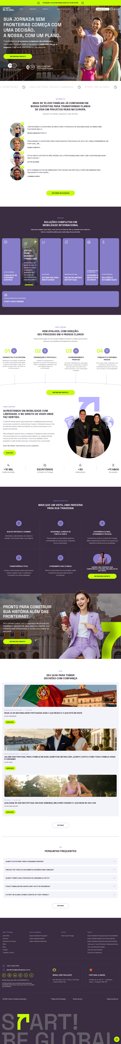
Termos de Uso (77, 999)
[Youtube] (20, 975)
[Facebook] (4, 975)
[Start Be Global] (8, 9)
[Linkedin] (15, 975)
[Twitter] (26, 975)
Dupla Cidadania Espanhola (38, 941)
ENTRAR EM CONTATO (17, 642)
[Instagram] (9, 975)
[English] (114, 9)
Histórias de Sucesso (63, 9)
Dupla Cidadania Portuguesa (38, 935)
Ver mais (60, 825)
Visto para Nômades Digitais (96, 947)
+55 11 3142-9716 (13, 966)
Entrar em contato (18, 56)
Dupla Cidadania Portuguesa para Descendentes (102, 935)
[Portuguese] (111, 9)
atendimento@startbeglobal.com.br (18, 970)
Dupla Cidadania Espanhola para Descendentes (102, 941)
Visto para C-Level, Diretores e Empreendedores (102, 944)
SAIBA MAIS (9, 453)
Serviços (45, 9)
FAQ (78, 9)
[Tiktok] (31, 975)
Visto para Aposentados (94, 950)
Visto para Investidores (94, 952)
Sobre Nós (32, 9)
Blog (87, 9)
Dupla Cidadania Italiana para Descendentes (101, 938)
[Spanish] (117, 9)
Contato (5, 950)
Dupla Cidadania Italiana (37, 938)
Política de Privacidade (58, 999)
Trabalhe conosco (8, 952)
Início (21, 9)
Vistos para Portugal (67, 935)
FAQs (4, 944)
